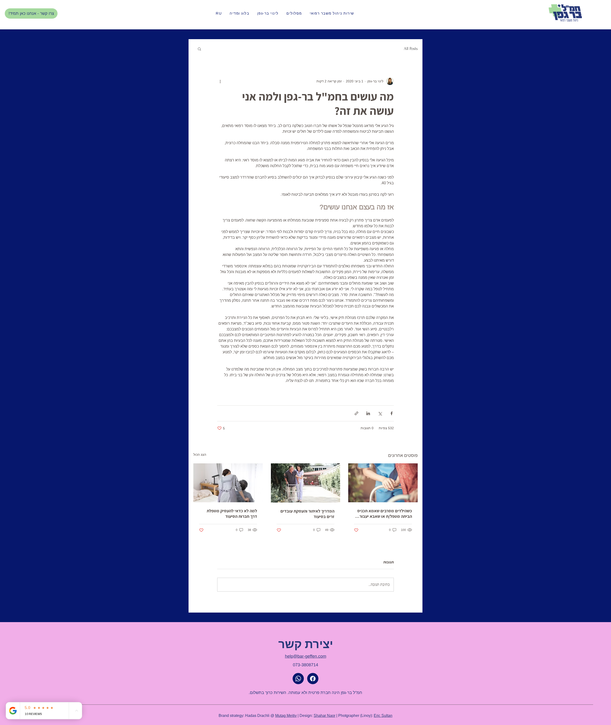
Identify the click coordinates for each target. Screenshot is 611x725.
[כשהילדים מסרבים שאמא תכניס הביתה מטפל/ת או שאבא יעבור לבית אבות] (383, 482)
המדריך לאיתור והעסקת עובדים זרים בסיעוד (307, 513)
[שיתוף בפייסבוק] (391, 413)
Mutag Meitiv (286, 715)
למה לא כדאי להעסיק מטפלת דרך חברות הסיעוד (232, 513)
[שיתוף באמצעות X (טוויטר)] (380, 413)
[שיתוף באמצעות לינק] (356, 413)
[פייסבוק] (312, 678)
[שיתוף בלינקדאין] (368, 413)
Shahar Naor (324, 715)
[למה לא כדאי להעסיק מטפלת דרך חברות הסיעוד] (228, 482)
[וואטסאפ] (298, 678)
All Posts (411, 48)
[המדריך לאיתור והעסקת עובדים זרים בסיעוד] (305, 483)
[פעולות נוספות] (220, 81)
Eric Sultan (383, 715)
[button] (199, 49)
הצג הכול (199, 454)
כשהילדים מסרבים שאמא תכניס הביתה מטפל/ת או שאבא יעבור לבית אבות (384, 513)
